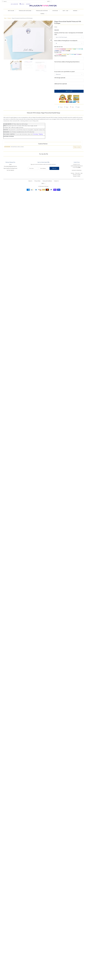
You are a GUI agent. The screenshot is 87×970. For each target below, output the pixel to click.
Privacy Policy (37, 181)
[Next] (50, 40)
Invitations (55, 10)
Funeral (43, 13)
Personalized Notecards (25, 10)
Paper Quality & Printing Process (10, 168)
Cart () (22, 4)
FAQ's (10, 164)
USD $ (48, 1)
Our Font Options (10, 170)
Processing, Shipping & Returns (10, 166)
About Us (30, 181)
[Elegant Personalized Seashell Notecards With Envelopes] (28, 40)
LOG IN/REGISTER (14, 4)
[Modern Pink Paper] (43, 6)
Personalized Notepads (42, 10)
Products (9, 18)
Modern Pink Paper (44, 186)
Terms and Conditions (47, 181)
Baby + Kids (66, 10)
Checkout (28, 4)
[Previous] (5, 40)
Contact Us (56, 181)
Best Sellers (11, 10)
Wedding (75, 10)
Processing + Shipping (38, 134)
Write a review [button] (77, 147)
